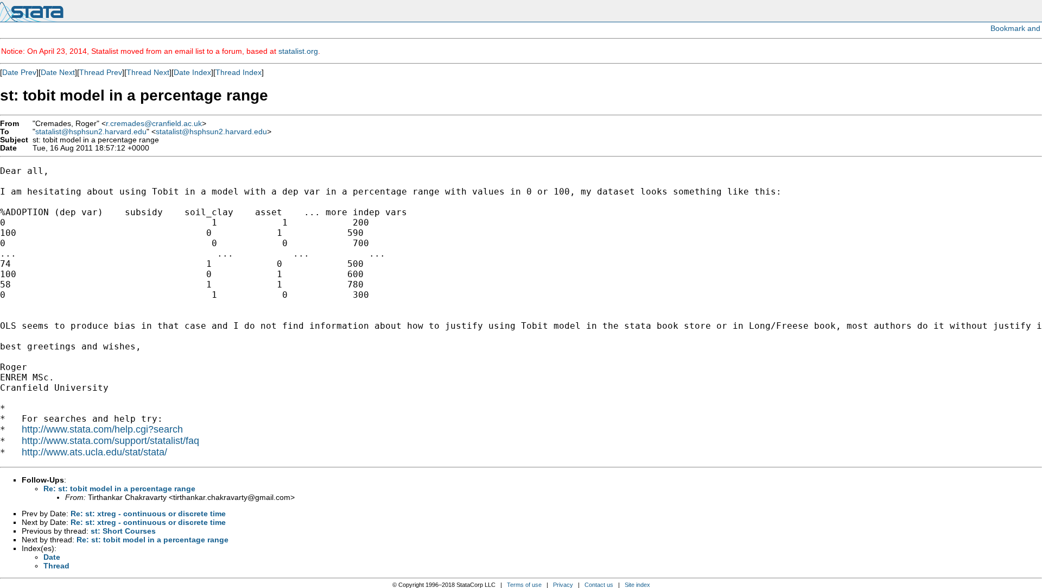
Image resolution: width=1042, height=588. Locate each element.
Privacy (563, 584)
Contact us (598, 584)
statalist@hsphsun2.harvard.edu (91, 132)
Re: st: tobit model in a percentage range (119, 488)
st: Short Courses (123, 531)
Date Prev (19, 72)
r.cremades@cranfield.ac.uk (154, 124)
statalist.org (298, 51)
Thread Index (238, 72)
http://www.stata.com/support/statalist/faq (110, 440)
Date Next (58, 72)
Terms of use (524, 584)
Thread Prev (100, 72)
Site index (637, 584)
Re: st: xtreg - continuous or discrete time (148, 513)
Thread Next (147, 72)
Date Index (192, 72)
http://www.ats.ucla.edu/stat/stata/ (94, 452)
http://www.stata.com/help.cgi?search (102, 429)
